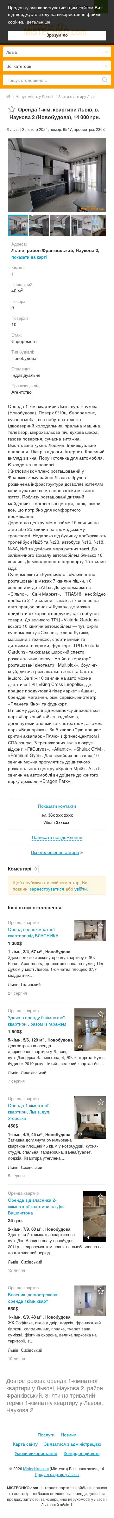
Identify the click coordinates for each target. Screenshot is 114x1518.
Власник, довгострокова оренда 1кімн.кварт (32, 1297)
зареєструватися (47, 888)
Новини (68, 1434)
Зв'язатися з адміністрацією (72, 1444)
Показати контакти (57, 806)
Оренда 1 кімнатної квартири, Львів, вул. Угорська (29, 1111)
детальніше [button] (38, 22)
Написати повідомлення (57, 837)
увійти (80, 888)
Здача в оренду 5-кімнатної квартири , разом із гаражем (37, 1020)
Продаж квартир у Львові (57, 1474)
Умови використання (36, 1453)
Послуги (46, 1434)
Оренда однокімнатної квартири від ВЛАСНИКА (33, 932)
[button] (39, 225)
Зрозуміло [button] (57, 35)
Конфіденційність (81, 1453)
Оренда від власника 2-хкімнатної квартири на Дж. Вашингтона (36, 1206)
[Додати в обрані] (12, 109)
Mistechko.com (36, 1468)
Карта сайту (25, 1444)
